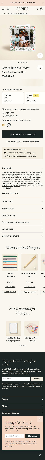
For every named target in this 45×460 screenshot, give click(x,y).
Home (4, 13)
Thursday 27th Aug (31, 141)
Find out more (10, 287)
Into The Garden (13, 338)
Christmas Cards (18, 13)
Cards (10, 13)
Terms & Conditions (30, 384)
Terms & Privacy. (15, 444)
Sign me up (32, 436)
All (26, 13)
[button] (40, 419)
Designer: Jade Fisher (10, 193)
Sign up (37, 378)
